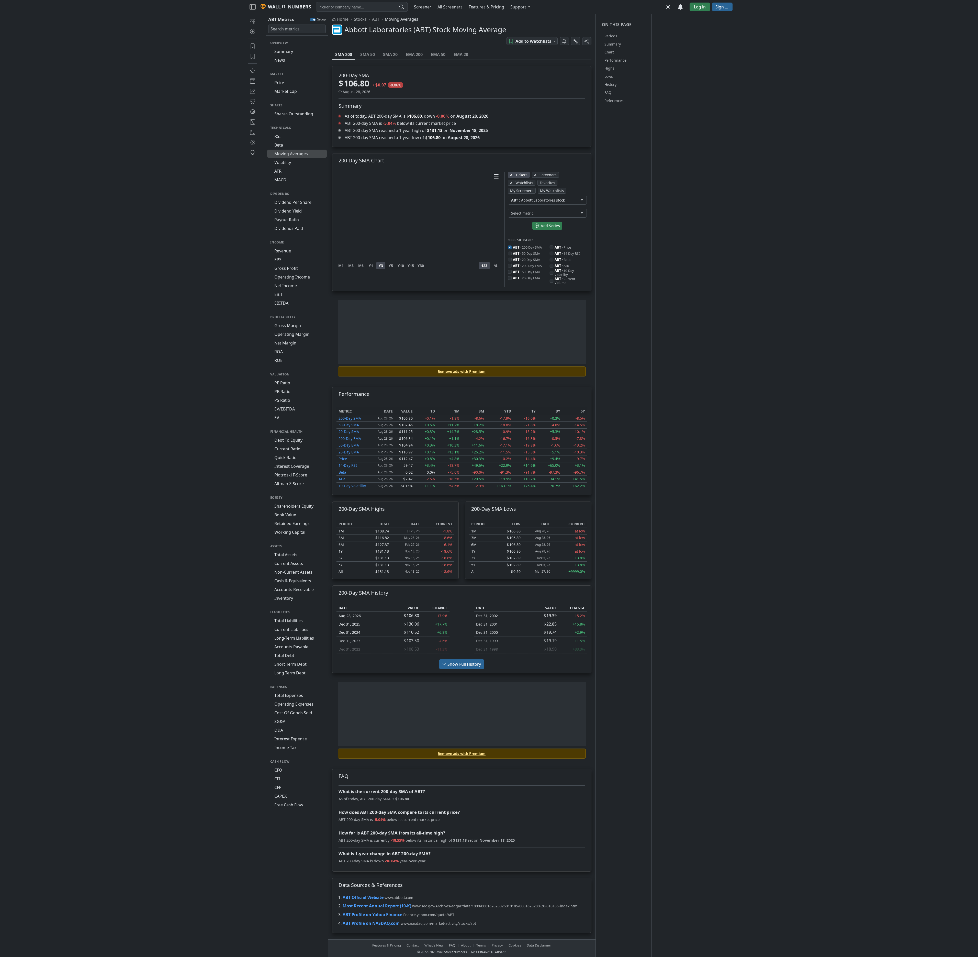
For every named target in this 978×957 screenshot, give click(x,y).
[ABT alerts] (564, 41)
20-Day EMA (349, 452)
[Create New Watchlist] (252, 31)
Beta (342, 472)
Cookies (515, 945)
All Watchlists (521, 182)
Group (321, 19)
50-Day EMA (349, 445)
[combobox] (362, 7)
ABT (375, 19)
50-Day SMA (349, 424)
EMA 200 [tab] (414, 54)
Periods (610, 36)
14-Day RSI (348, 465)
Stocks (360, 19)
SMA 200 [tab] (343, 54)
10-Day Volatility (352, 485)
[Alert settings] (575, 41)
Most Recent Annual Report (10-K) (377, 906)
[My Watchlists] (252, 56)
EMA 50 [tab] (438, 54)
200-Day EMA (350, 438)
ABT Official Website (363, 897)
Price (343, 458)
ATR (342, 478)
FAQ (607, 92)
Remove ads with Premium (462, 371)
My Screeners (521, 190)
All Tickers (518, 174)
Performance (615, 60)
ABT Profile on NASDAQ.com (371, 923)
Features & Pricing (386, 945)
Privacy (497, 945)
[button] (520, 7)
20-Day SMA (349, 431)
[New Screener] (252, 21)
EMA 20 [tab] (461, 54)
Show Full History (464, 664)
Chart (609, 52)
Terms (481, 945)
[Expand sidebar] (253, 7)
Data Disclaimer (539, 945)
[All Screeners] (252, 71)
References (614, 100)
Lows (608, 76)
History (610, 84)
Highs (609, 68)
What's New (433, 945)
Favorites (547, 182)
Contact (413, 945)
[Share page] (586, 41)
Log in (700, 7)
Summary (612, 44)
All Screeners (545, 174)
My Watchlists (552, 190)
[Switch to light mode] (668, 7)
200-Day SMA (350, 418)
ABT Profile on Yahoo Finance (372, 914)
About (466, 945)
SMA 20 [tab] (390, 54)
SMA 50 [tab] (367, 54)
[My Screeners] (252, 46)
